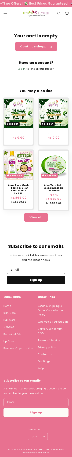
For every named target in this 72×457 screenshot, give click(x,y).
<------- (53, 133)
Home (7, 306)
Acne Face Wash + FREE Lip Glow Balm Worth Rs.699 (18, 189)
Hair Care (9, 320)
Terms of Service (49, 340)
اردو (34, 436)
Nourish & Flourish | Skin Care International (40, 449)
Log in (22, 69)
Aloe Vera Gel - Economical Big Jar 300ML (53, 188)
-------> (18, 133)
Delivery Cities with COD (50, 331)
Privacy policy (47, 347)
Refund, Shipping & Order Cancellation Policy (50, 310)
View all (36, 217)
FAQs (41, 368)
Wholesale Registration (53, 321)
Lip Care (8, 341)
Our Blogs (44, 361)
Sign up (36, 280)
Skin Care (9, 313)
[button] (5, 13)
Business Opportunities (18, 348)
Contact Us (45, 354)
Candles (8, 327)
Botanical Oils (12, 334)
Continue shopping (36, 46)
